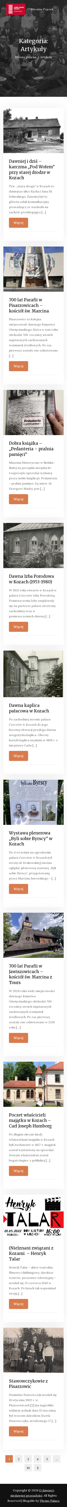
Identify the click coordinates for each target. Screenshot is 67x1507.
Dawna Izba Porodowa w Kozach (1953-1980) (31, 579)
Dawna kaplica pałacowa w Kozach (29, 708)
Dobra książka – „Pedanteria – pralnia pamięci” (31, 449)
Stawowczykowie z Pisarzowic (28, 1383)
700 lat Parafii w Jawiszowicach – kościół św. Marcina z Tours (30, 974)
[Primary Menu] (54, 28)
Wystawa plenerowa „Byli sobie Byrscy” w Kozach (30, 838)
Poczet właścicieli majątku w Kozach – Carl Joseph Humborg (30, 1120)
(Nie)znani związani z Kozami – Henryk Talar (31, 1253)
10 (28, 1468)
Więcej (18, 223)
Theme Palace (50, 1501)
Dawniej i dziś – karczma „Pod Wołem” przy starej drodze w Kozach (32, 169)
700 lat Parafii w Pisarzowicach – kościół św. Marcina (29, 305)
